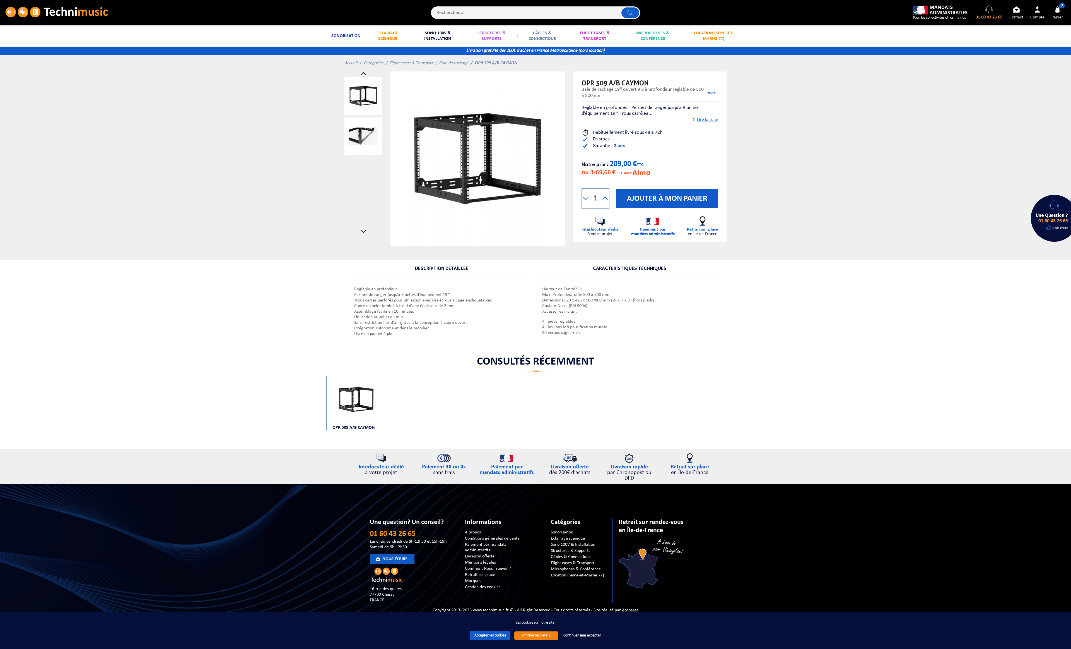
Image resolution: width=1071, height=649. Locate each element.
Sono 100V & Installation (573, 544)
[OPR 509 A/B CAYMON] (477, 158)
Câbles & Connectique (571, 557)
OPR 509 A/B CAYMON (353, 427)
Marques (473, 581)
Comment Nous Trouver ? (488, 568)
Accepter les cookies (490, 635)
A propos (473, 532)
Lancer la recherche (630, 12)
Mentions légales (480, 562)
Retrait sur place (480, 575)
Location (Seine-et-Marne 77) (577, 575)
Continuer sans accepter (582, 635)
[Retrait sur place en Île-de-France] (652, 564)
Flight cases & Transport (411, 63)
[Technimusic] (56, 12)
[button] (585, 198)
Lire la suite (707, 120)
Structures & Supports (570, 551)
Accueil (351, 63)
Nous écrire (1060, 228)
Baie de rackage (453, 63)
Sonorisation (562, 532)
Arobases (630, 610)
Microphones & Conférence (576, 569)
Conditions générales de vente (492, 538)
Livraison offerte (480, 556)
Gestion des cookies (482, 587)
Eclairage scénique (568, 538)
